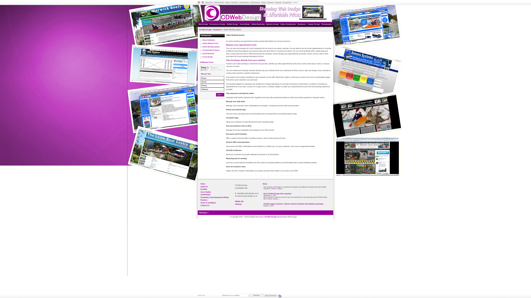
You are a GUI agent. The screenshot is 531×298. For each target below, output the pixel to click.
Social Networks (208, 53)
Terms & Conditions (208, 203)
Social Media (245, 24)
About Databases (208, 40)
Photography (327, 24)
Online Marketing (258, 24)
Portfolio (234, 2)
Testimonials (255, 2)
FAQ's (263, 2)
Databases (301, 24)
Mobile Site (239, 201)
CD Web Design (205, 30)
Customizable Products (211, 50)
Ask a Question (270, 295)
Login (299, 217)
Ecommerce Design (217, 24)
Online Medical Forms (210, 43)
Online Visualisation (288, 24)
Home (203, 184)
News (228, 2)
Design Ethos (219, 2)
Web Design (203, 24)
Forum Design (207, 57)
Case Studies (244, 2)
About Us (209, 2)
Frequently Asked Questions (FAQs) (215, 197)
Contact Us (287, 2)
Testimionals (205, 195)
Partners (271, 2)
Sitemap (278, 2)
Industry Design (272, 24)
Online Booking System (211, 47)
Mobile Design (232, 24)
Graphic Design (314, 24)
